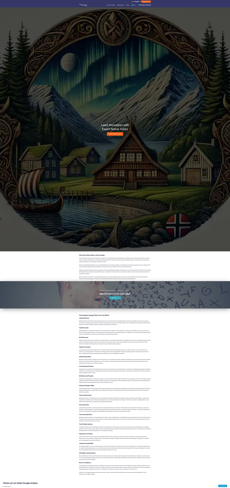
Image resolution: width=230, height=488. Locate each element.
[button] (146, 2)
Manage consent (6, 486)
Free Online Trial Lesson (145, 5)
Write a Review (223, 485)
